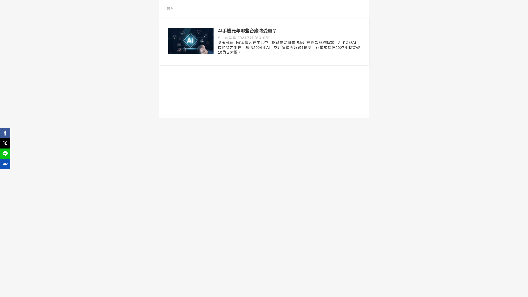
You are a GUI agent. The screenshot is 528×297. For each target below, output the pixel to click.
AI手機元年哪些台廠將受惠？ (247, 30)
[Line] (5, 153)
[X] (5, 143)
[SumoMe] (5, 164)
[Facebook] (5, 133)
